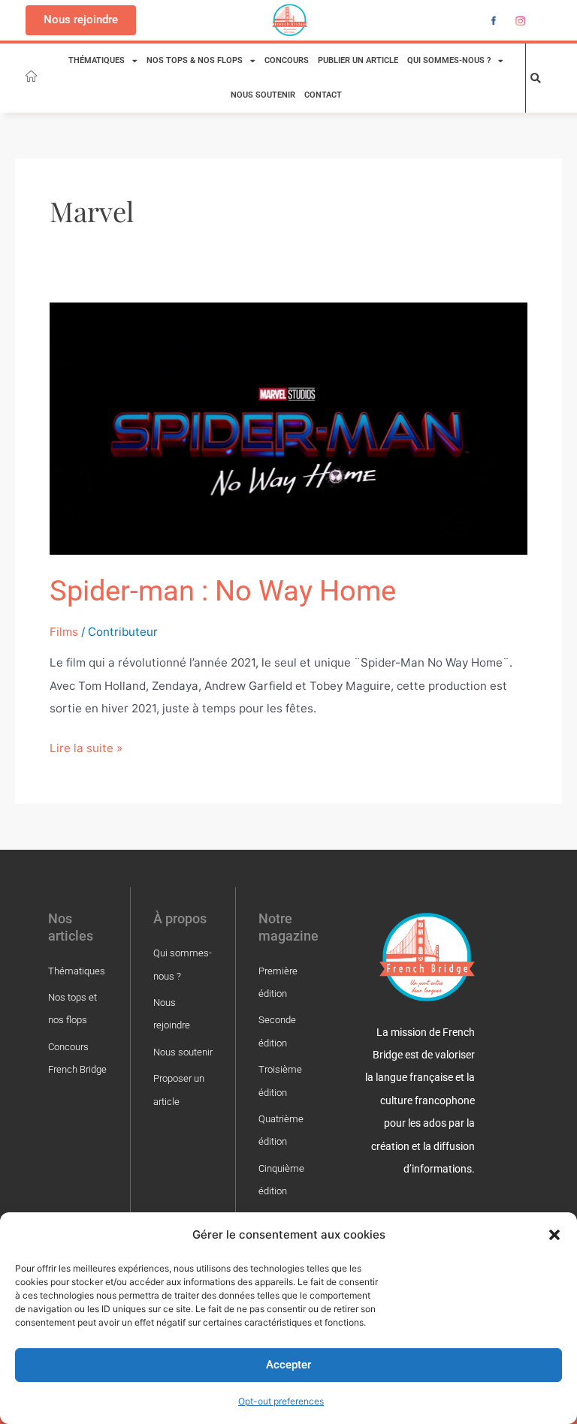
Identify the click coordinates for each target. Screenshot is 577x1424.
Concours (286, 60)
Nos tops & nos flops (195, 60)
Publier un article (358, 60)
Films (64, 632)
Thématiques (96, 60)
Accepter (288, 1364)
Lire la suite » (86, 746)
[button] (554, 1234)
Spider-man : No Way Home (223, 590)
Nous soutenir (263, 95)
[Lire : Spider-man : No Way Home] (289, 427)
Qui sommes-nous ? (449, 60)
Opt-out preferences (281, 1401)
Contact (323, 95)
